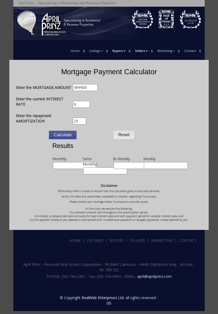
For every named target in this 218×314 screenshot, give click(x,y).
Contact (190, 51)
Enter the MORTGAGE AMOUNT (44, 87)
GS (109, 302)
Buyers (117, 240)
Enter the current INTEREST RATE (40, 101)
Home (75, 51)
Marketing (162, 240)
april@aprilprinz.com (154, 276)
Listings (95, 240)
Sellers (137, 240)
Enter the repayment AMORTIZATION (33, 118)
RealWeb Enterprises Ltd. (103, 297)
